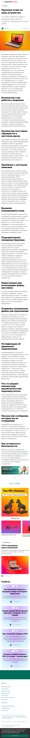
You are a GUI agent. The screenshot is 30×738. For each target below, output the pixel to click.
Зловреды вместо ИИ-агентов (8, 534)
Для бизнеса (5, 702)
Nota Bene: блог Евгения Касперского (12, 725)
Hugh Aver (6, 28)
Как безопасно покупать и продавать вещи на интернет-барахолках (15, 591)
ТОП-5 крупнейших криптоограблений (9, 547)
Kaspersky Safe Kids (6, 693)
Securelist (3, 725)
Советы (16, 586)
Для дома (4, 683)
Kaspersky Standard (6, 686)
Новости (22, 721)
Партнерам (14, 721)
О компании (8, 721)
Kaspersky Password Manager (8, 697)
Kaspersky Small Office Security (8, 706)
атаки (11, 483)
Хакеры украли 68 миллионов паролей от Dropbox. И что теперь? (15, 613)
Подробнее (17, 732)
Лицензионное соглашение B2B (20, 717)
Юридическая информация (7, 718)
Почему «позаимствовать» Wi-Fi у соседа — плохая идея (15, 655)
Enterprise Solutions (6, 708)
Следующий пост (7, 542)
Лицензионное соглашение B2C (8, 717)
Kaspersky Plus (5, 688)
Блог (26, 721)
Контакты (3, 721)
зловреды (5, 5)
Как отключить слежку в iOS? (15, 634)
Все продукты (5, 710)
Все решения (4, 699)
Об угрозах (18, 721)
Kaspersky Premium (6, 691)
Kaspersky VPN (5, 695)
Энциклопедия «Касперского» (7, 726)
